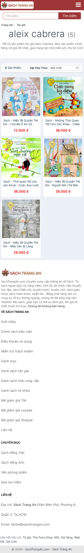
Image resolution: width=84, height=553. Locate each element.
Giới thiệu (8, 322)
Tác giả (21, 24)
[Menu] (78, 5)
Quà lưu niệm (11, 482)
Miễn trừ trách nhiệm (17, 351)
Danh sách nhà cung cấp (20, 381)
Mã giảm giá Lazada (16, 410)
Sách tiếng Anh (12, 462)
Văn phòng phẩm (14, 472)
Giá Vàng (67, 537)
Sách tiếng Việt (12, 453)
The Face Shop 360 (46, 537)
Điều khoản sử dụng (16, 341)
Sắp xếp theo (39, 67)
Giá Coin (11, 541)
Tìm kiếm (70, 16)
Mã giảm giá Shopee (17, 420)
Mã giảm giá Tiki (14, 400)
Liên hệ (6, 430)
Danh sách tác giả (15, 371)
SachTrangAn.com (37, 549)
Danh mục (9, 361)
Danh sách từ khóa (15, 390)
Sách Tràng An (62, 549)
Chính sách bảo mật (16, 331)
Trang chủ (7, 24)
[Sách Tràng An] (21, 272)
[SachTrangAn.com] (23, 5)
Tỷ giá (27, 537)
